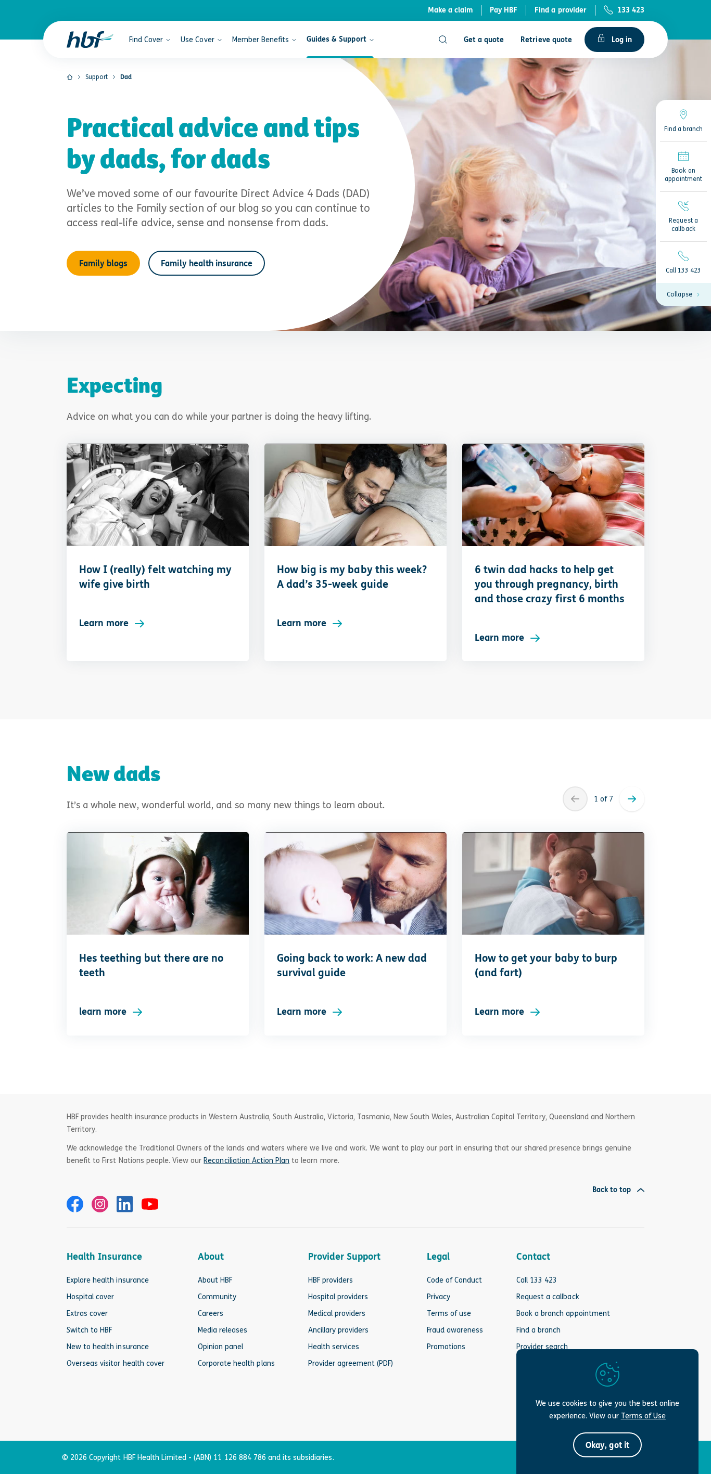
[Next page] (631, 798)
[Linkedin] (125, 1204)
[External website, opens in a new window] (75, 1204)
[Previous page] (575, 798)
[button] (683, 294)
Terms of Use (643, 1415)
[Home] (70, 77)
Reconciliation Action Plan (246, 1160)
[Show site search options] (442, 39)
